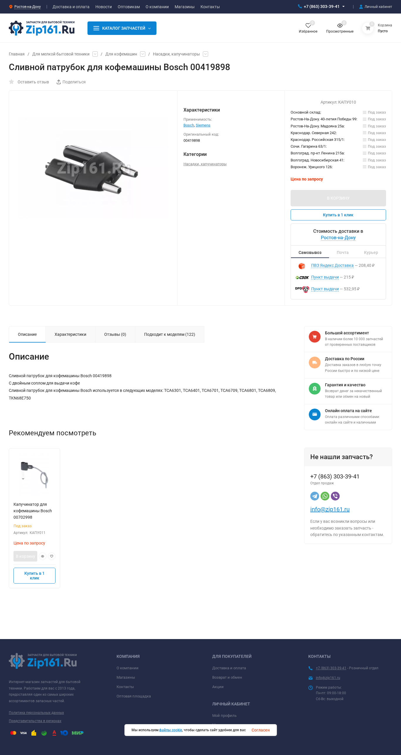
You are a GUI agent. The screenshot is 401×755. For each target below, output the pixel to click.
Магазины (126, 677)
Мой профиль (224, 715)
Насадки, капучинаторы (176, 54)
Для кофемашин (121, 54)
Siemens (203, 125)
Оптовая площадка (134, 696)
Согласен (261, 730)
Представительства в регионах (35, 721)
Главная (17, 54)
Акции (218, 687)
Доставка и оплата (229, 668)
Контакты (125, 687)
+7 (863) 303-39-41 (322, 6)
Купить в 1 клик (338, 215)
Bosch (188, 125)
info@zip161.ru (330, 509)
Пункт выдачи (325, 277)
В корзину (25, 556)
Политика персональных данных (36, 713)
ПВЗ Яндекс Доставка (332, 265)
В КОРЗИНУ (338, 198)
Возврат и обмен (227, 677)
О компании (128, 668)
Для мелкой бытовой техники (61, 54)
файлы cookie (170, 730)
